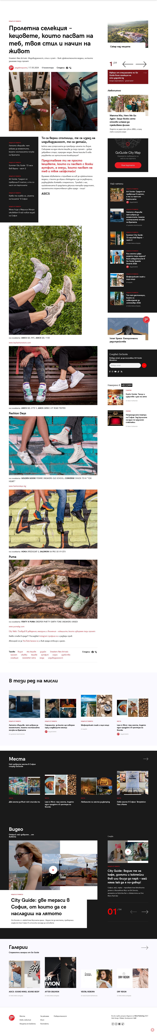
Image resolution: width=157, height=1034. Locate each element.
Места (22, 1016)
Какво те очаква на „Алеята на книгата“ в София (21, 196)
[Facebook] (67, 68)
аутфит (45, 655)
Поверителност (60, 1016)
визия (20, 652)
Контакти (44, 1024)
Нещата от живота (15, 21)
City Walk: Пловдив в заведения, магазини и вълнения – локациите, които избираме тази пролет (52, 631)
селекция (14, 658)
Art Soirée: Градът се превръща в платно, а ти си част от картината (21, 181)
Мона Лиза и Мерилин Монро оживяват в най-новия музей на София (22, 211)
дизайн (43, 652)
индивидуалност (55, 658)
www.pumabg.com (16, 626)
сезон (55, 655)
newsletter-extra (29, 658)
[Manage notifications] (152, 1030)
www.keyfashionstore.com (20, 343)
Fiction (122, 1018)
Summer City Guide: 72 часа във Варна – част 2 (21, 166)
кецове (34, 655)
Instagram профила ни (48, 636)
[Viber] (70, 68)
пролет (14, 655)
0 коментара (48, 68)
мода (42, 658)
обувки (24, 655)
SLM (135, 1018)
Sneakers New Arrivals (59, 652)
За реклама (44, 1016)
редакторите (21, 68)
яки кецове (31, 652)
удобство (65, 655)
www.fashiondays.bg (17, 486)
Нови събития (25, 1020)
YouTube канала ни (31, 641)
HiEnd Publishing (139, 1016)
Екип (42, 1020)
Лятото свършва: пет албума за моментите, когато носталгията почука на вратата (21, 149)
